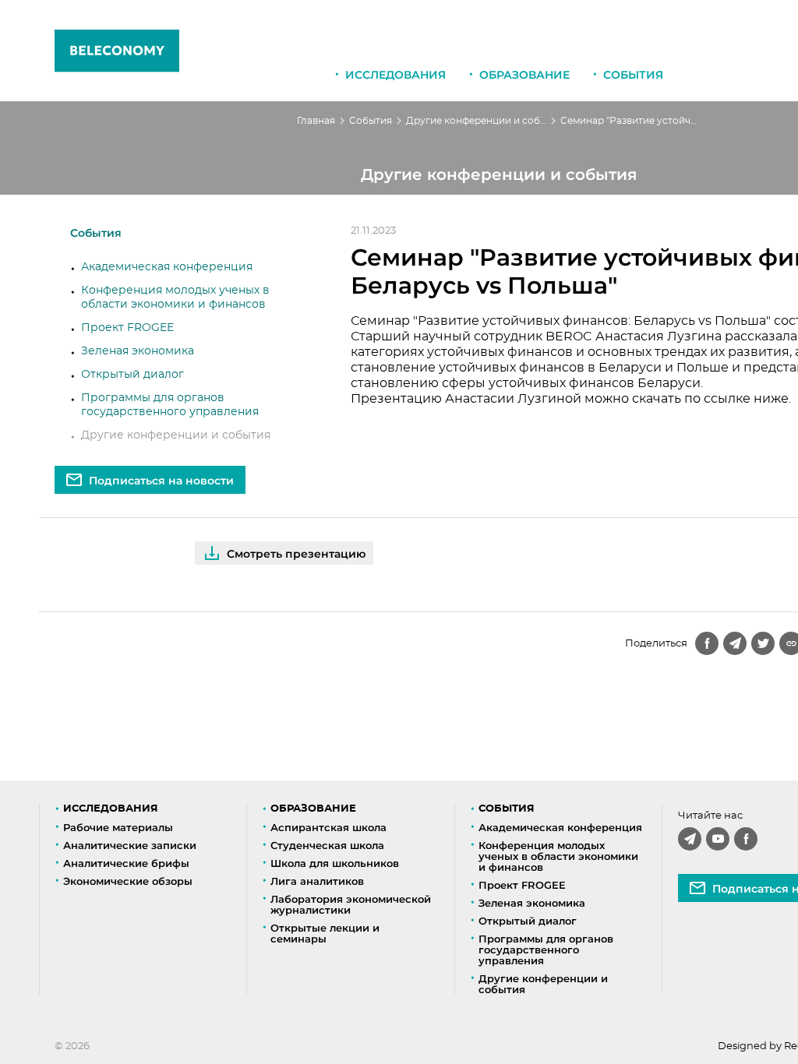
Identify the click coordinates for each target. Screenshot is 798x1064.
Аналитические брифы (126, 863)
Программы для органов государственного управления (545, 949)
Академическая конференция (166, 267)
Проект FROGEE (127, 327)
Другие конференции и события (476, 120)
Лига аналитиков (317, 881)
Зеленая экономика (137, 351)
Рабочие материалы (118, 827)
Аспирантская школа (328, 827)
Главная (316, 120)
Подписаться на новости (161, 481)
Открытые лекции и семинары (325, 933)
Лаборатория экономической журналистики (350, 904)
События (633, 75)
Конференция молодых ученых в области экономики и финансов (558, 856)
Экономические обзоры (127, 881)
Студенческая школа (327, 845)
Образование (524, 75)
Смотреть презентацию (296, 554)
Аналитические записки (129, 845)
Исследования (395, 75)
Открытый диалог (132, 374)
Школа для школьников (334, 863)
